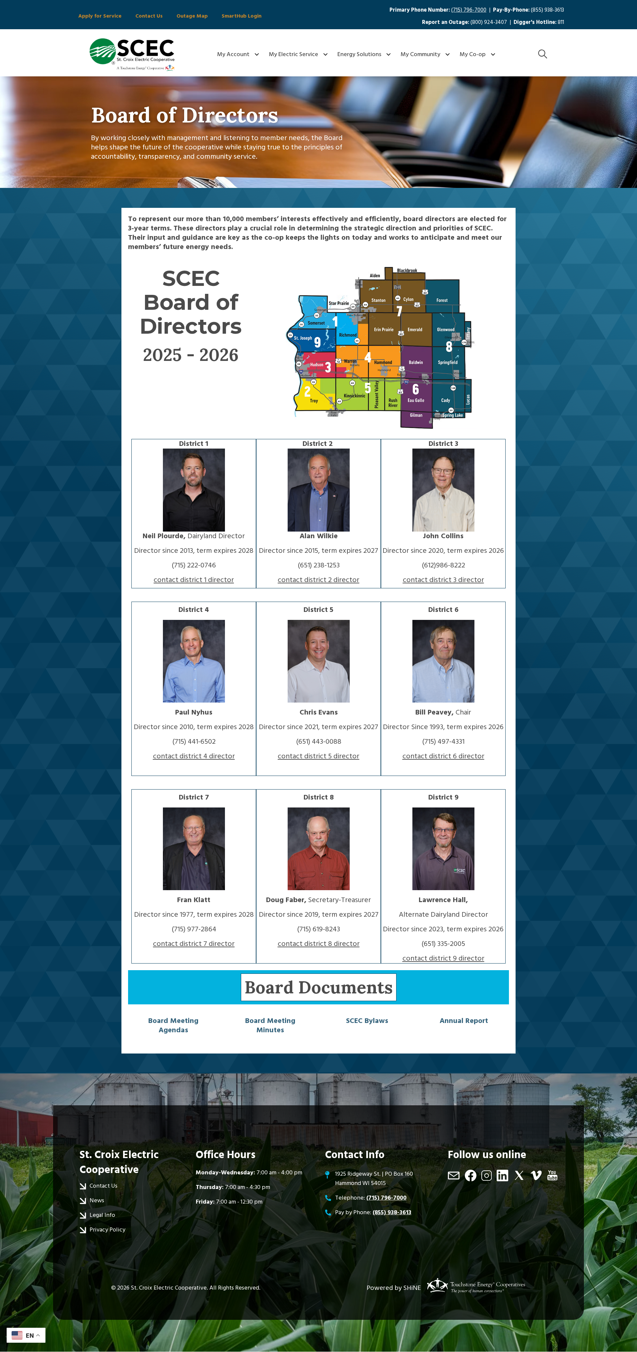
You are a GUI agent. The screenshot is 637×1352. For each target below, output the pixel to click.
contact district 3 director (443, 580)
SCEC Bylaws (367, 1021)
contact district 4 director (194, 756)
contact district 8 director (319, 944)
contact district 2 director (318, 580)
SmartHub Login (241, 16)
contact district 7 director (194, 944)
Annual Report (464, 1021)
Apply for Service (99, 16)
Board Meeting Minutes (270, 1025)
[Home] (132, 54)
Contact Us (149, 16)
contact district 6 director (443, 756)
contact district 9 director (443, 958)
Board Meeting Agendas (173, 1025)
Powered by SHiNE (394, 1288)
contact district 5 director (318, 756)
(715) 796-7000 (468, 10)
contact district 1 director (194, 580)
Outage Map (192, 16)
